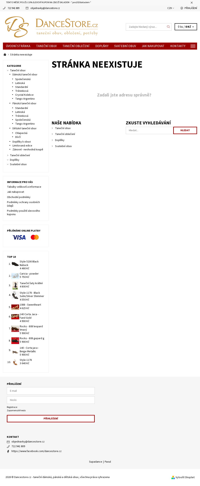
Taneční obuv (46, 46)
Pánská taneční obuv (24, 103)
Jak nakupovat (153, 46)
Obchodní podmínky (18, 197)
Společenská (22, 79)
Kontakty (177, 46)
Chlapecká (21, 133)
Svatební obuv (125, 46)
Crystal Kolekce (24, 95)
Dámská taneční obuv (24, 75)
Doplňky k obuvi (21, 142)
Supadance (95, 461)
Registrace (12, 407)
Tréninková (21, 91)
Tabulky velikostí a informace (24, 187)
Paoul (108, 461)
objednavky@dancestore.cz (45, 8)
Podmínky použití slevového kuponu (23, 212)
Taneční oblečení (75, 46)
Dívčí (18, 137)
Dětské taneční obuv (24, 128)
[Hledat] (168, 27)
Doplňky (101, 46)
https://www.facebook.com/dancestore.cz (37, 451)
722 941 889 (13, 8)
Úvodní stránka (18, 46)
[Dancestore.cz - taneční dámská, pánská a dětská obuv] (51, 27)
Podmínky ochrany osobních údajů (23, 204)
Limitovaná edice (22, 146)
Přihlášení (191, 8)
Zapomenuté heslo (16, 410)
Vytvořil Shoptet (185, 477)
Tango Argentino (25, 99)
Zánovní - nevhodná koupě (27, 150)
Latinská (20, 83)
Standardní (21, 87)
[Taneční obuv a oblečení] (5, 55)
